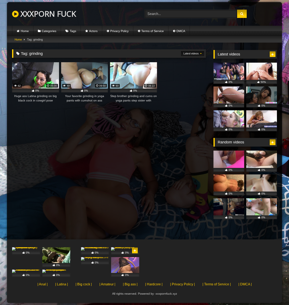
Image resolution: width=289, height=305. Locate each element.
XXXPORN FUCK (47, 14)
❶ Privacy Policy (118, 31)
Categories (49, 31)
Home (25, 31)
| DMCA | (245, 284)
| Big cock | (84, 284)
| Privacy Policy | (182, 284)
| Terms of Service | (216, 284)
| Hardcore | (153, 284)
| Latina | (61, 284)
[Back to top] (276, 292)
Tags (73, 31)
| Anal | (42, 284)
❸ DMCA (179, 31)
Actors (93, 31)
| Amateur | (107, 284)
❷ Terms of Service (151, 31)
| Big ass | (130, 284)
